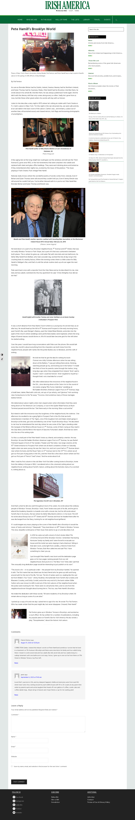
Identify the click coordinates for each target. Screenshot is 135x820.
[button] (116, 19)
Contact (90, 800)
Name (13, 737)
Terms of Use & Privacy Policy (98, 802)
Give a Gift (55, 800)
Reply (16, 663)
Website (14, 756)
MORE (90, 46)
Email (13, 746)
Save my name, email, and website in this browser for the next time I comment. (40, 766)
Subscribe (55, 797)
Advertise (91, 797)
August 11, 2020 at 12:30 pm (30, 643)
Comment (15, 715)
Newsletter (55, 802)
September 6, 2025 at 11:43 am (31, 677)
